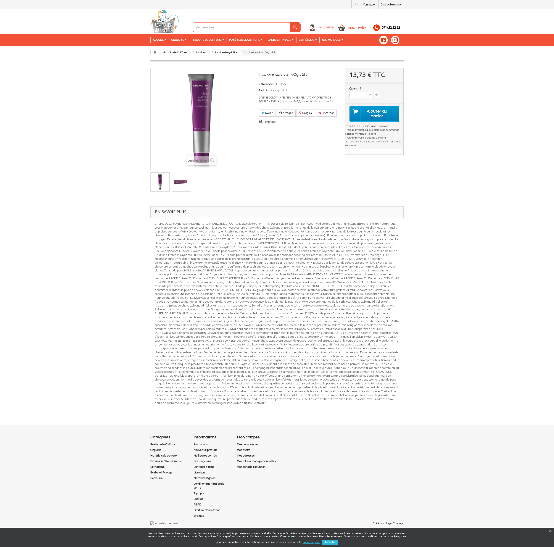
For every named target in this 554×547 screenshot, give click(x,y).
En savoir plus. (311, 542)
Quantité (355, 88)
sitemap (199, 515)
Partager (286, 113)
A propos (199, 493)
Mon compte (325, 27)
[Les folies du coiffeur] (164, 22)
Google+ (307, 113)
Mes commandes (247, 444)
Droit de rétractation (207, 510)
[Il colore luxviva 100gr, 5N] (160, 181)
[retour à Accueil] (155, 52)
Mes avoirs (243, 450)
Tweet (268, 113)
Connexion (369, 4)
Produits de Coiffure (162, 444)
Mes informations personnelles (256, 461)
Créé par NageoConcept (388, 523)
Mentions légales (204, 478)
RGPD (197, 504)
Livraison (199, 472)
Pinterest (327, 113)
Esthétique (157, 466)
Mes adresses (245, 455)
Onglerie (155, 450)
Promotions (201, 444)
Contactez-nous (391, 4)
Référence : (266, 84)
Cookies (198, 498)
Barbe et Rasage (161, 472)
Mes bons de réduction (251, 466)
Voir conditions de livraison (360, 141)
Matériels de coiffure (163, 455)
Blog (356, 3)
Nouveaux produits (205, 450)
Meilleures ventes (205, 455)
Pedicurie (156, 478)
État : (262, 90)
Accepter (330, 542)
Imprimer (271, 121)
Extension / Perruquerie (165, 461)
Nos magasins (202, 461)
